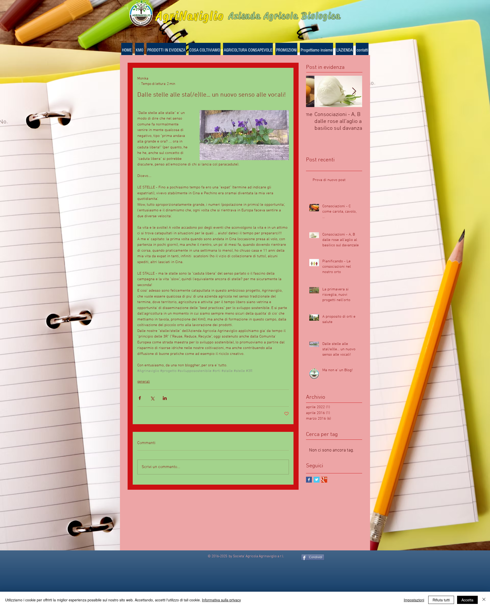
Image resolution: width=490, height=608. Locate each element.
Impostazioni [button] (414, 599)
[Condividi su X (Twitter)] (152, 398)
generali (143, 382)
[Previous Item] (314, 91)
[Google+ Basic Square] (324, 480)
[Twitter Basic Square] (317, 480)
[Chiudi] (484, 600)
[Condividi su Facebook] (139, 398)
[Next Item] (354, 91)
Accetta (467, 599)
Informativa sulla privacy (221, 599)
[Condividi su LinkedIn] (164, 398)
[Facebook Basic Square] (309, 480)
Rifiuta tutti (441, 599)
